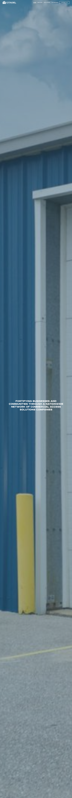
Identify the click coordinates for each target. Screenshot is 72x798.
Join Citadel (47, 2)
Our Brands (55, 2)
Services (39, 2)
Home (34, 2)
